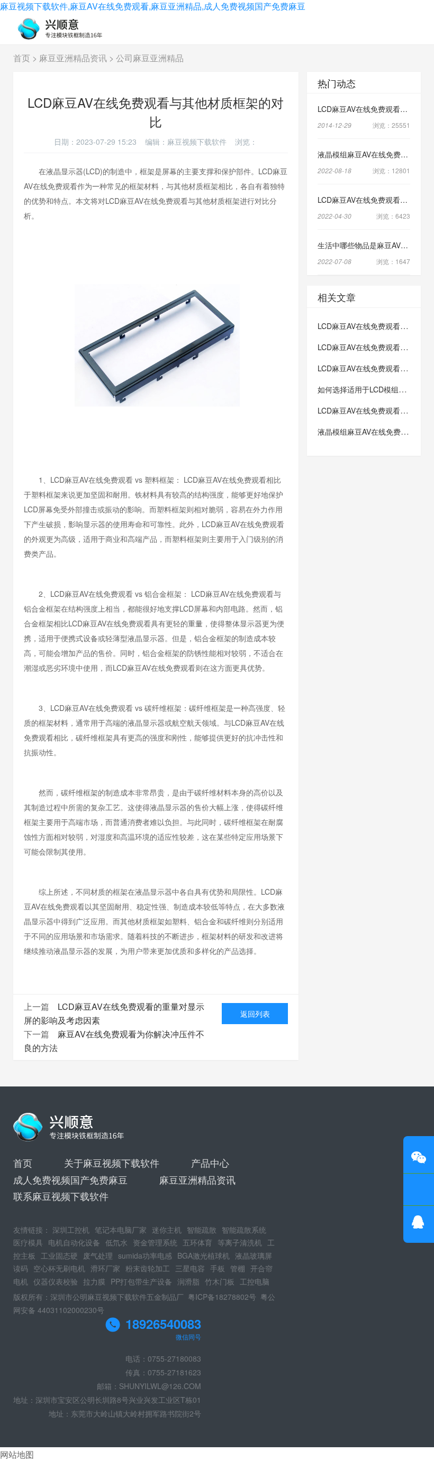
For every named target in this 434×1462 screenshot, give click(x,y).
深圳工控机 (70, 1229)
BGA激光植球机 (203, 1255)
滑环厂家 (105, 1268)
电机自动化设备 (74, 1242)
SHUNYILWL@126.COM (160, 1386)
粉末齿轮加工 (147, 1268)
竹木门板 (219, 1281)
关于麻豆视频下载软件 (111, 1162)
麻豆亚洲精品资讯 (73, 58)
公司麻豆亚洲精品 (150, 58)
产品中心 (210, 1162)
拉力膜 (94, 1281)
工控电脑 (254, 1281)
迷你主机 (167, 1229)
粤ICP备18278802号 (222, 1296)
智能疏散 (201, 1229)
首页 (21, 58)
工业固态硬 (59, 1255)
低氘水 (116, 1242)
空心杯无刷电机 (59, 1268)
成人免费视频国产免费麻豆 (70, 1179)
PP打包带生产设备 (141, 1281)
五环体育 (197, 1242)
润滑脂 (188, 1281)
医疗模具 (28, 1242)
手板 (217, 1268)
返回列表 (255, 1013)
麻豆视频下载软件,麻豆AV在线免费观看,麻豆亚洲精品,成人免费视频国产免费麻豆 (152, 6)
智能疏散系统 (244, 1229)
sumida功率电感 (145, 1255)
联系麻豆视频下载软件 (60, 1196)
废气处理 (98, 1255)
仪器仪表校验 (55, 1281)
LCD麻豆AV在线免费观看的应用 (370, 368)
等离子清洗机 (240, 1242)
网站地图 (17, 1454)
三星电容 (190, 1268)
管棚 (237, 1268)
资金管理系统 (155, 1242)
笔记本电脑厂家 (121, 1229)
